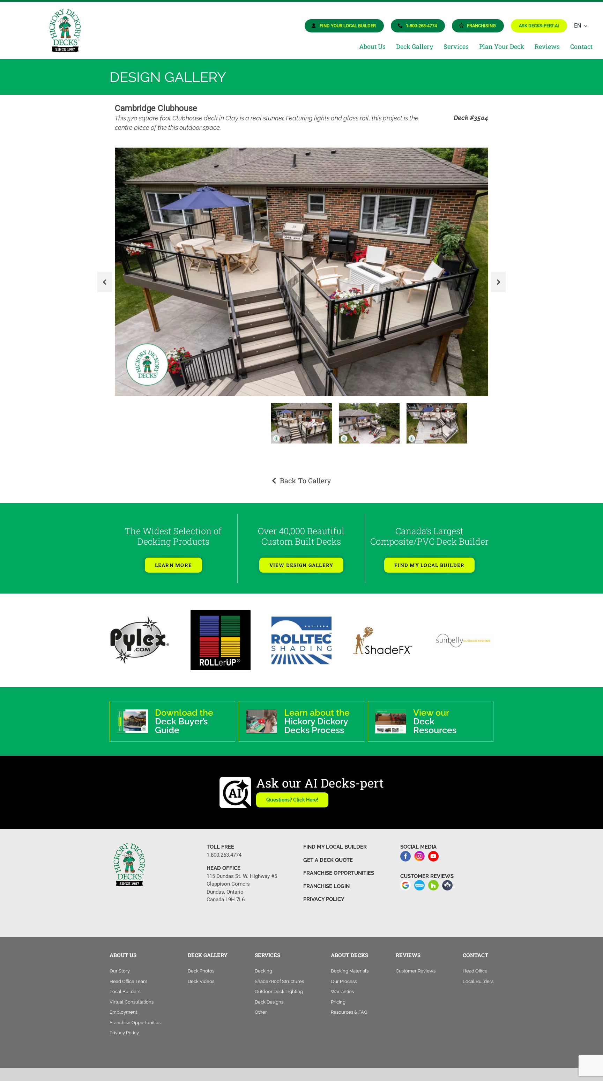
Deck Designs (269, 995)
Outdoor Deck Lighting (279, 984)
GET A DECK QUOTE (328, 853)
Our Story (120, 964)
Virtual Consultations (132, 995)
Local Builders (125, 984)
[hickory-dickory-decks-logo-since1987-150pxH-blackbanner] (64, 11)
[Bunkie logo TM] (140, 613)
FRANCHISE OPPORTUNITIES (338, 866)
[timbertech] (221, 633)
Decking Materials (349, 964)
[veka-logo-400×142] (463, 630)
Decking (263, 964)
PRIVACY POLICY (323, 892)
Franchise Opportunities (135, 1016)
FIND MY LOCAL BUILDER (335, 840)
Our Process (344, 974)
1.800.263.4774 (224, 848)
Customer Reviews (416, 964)
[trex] (301, 622)
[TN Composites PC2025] (382, 624)
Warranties (342, 984)
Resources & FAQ (349, 1005)
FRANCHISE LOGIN (326, 880)
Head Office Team (128, 974)
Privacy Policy (124, 1026)
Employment (123, 1005)
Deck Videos (201, 974)
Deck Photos (201, 964)
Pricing (338, 995)
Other (261, 1005)
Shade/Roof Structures (279, 974)
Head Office (475, 964)
